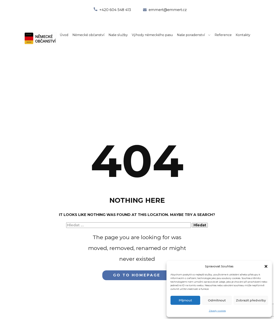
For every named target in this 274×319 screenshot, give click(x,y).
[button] (266, 266)
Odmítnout (217, 300)
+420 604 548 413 (115, 10)
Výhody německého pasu (152, 35)
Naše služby (118, 35)
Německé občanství (88, 35)
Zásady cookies (217, 310)
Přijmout (185, 300)
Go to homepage (136, 275)
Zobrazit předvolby (251, 300)
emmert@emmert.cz (168, 10)
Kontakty (243, 35)
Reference (223, 35)
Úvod (64, 35)
